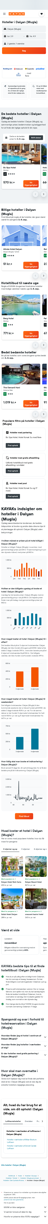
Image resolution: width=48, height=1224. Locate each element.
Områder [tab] (29, 1121)
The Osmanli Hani (11, 387)
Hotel (20, 1176)
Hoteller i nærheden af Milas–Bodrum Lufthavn (22, 1140)
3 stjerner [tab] (25, 849)
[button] (4, 14)
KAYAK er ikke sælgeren (14, 1207)
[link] (13, 445)
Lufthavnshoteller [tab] (13, 1121)
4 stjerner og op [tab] (10, 849)
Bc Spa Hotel (9, 167)
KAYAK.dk (11, 1176)
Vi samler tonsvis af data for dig (17, 1212)
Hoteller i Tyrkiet (11, 1178)
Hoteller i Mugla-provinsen (29, 1178)
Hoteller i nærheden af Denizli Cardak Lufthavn (21, 1147)
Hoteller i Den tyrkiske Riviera (13, 1180)
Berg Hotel (8, 318)
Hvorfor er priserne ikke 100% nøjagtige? (22, 1216)
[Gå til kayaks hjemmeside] (17, 13)
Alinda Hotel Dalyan (12, 249)
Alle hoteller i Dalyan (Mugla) (13, 1165)
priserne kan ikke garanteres (13, 1200)
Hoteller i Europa (31, 1176)
